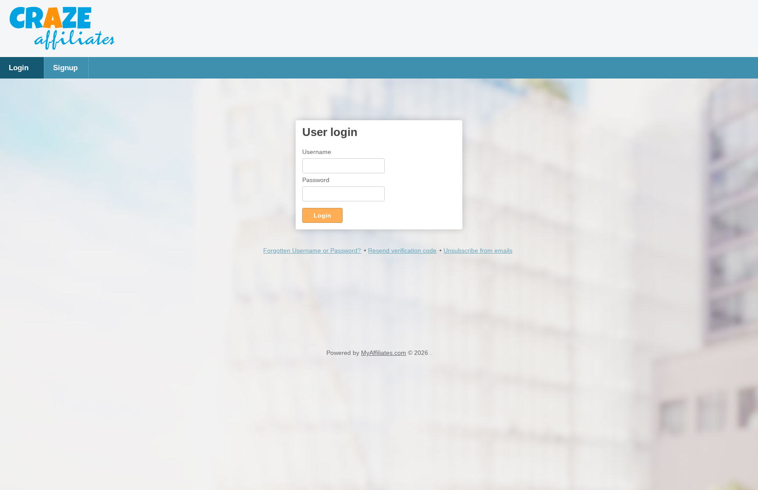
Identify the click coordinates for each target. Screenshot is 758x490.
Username (316, 151)
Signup (65, 67)
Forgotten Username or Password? (312, 250)
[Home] (61, 48)
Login (19, 67)
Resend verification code (402, 250)
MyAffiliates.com (383, 352)
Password (315, 179)
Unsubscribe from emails (477, 250)
